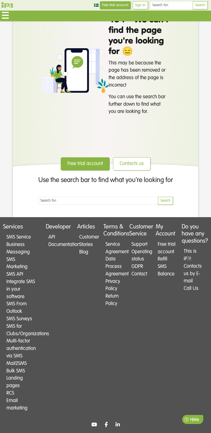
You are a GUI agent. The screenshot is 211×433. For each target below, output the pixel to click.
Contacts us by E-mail (193, 274)
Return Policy (112, 300)
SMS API (14, 274)
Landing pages (14, 382)
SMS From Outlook (16, 307)
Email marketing (17, 404)
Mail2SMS (16, 363)
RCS (10, 393)
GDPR (137, 266)
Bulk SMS (15, 371)
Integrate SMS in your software (20, 289)
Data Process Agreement (115, 266)
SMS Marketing (17, 263)
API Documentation (59, 241)
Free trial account (115, 5)
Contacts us (132, 163)
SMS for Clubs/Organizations (21, 330)
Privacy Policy (113, 285)
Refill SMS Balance (166, 266)
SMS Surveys (19, 318)
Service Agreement (115, 248)
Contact (139, 274)
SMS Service (18, 237)
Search (200, 5)
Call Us (191, 288)
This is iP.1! (190, 255)
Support (139, 244)
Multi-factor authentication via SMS (21, 348)
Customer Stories (88, 241)
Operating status (140, 255)
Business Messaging (18, 248)
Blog (83, 252)
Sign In (140, 5)
